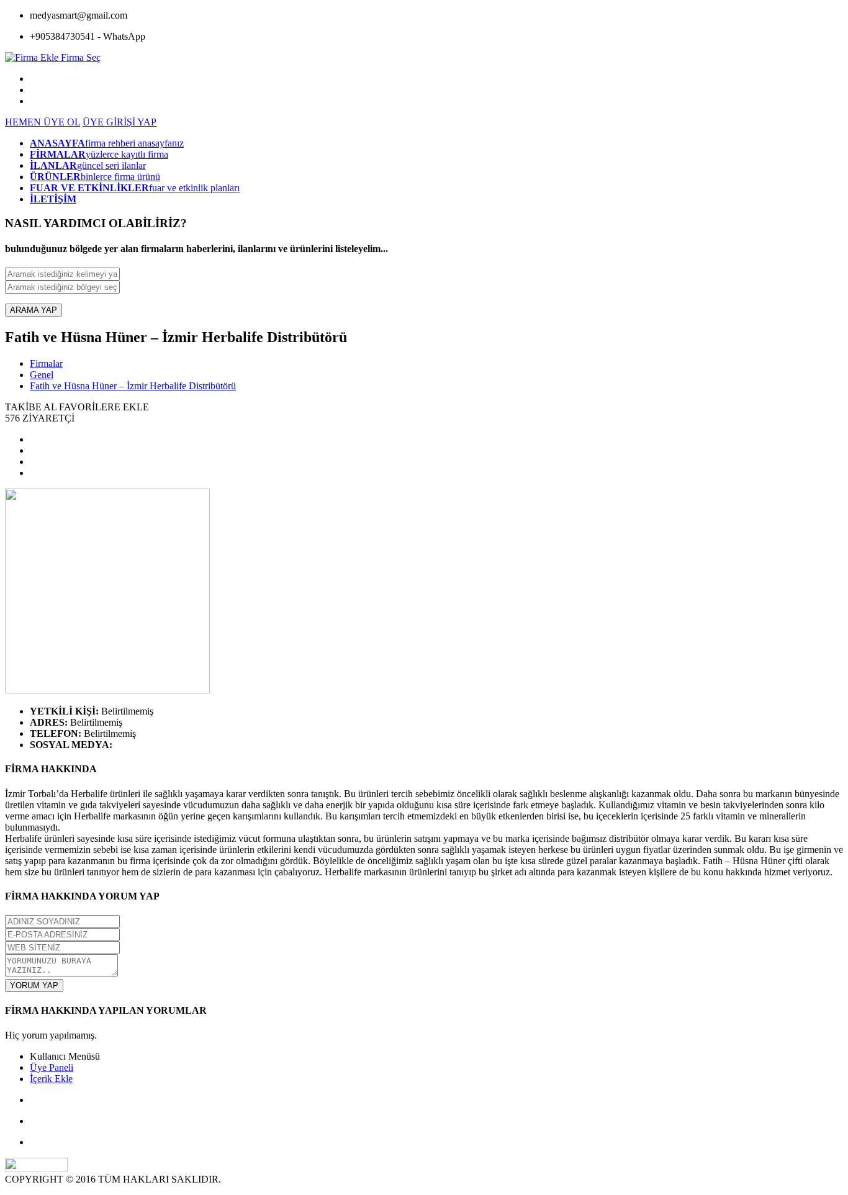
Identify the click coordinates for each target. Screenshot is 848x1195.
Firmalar (46, 363)
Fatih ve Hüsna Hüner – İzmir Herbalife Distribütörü (133, 386)
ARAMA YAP (33, 310)
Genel (41, 374)
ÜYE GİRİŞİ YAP (119, 122)
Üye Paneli (51, 1067)
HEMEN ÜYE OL (42, 122)
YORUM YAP (34, 985)
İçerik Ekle (51, 1078)
